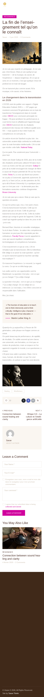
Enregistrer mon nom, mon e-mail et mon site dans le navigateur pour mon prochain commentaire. (22, 481)
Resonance (9, 17)
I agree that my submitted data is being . (20, 505)
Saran (8, 440)
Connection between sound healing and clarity (21, 557)
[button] (7, 401)
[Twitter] (24, 401)
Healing (7, 391)
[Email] (33, 401)
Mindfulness (18, 391)
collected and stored (13, 507)
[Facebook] (28, 401)
